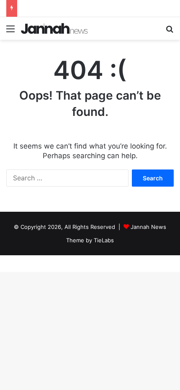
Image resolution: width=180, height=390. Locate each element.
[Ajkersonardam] (54, 28)
